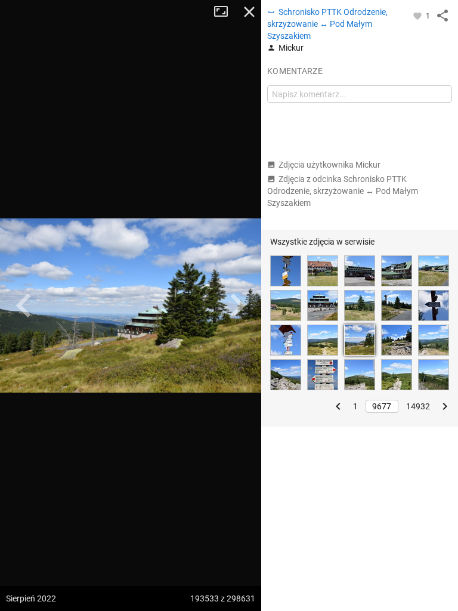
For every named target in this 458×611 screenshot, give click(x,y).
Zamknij (249, 12)
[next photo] (237, 305)
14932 (418, 406)
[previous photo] (24, 305)
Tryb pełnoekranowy (225, 12)
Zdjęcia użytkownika (329, 164)
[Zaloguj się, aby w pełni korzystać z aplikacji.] (418, 15)
